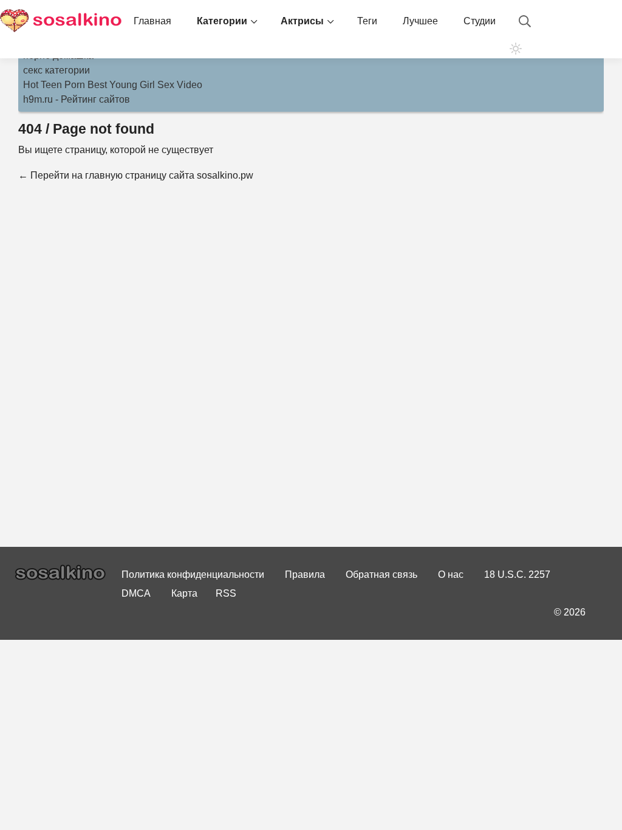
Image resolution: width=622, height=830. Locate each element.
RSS (226, 593)
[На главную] (60, 21)
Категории (222, 21)
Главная (152, 21)
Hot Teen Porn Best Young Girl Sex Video (112, 85)
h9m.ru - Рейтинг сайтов (76, 99)
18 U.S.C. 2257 (517, 574)
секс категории (56, 70)
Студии (479, 21)
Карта (184, 593)
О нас (450, 574)
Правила (305, 574)
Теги (367, 21)
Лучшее (420, 21)
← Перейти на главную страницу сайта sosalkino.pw (135, 175)
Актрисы (302, 21)
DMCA (136, 593)
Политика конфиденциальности (192, 574)
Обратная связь (381, 574)
